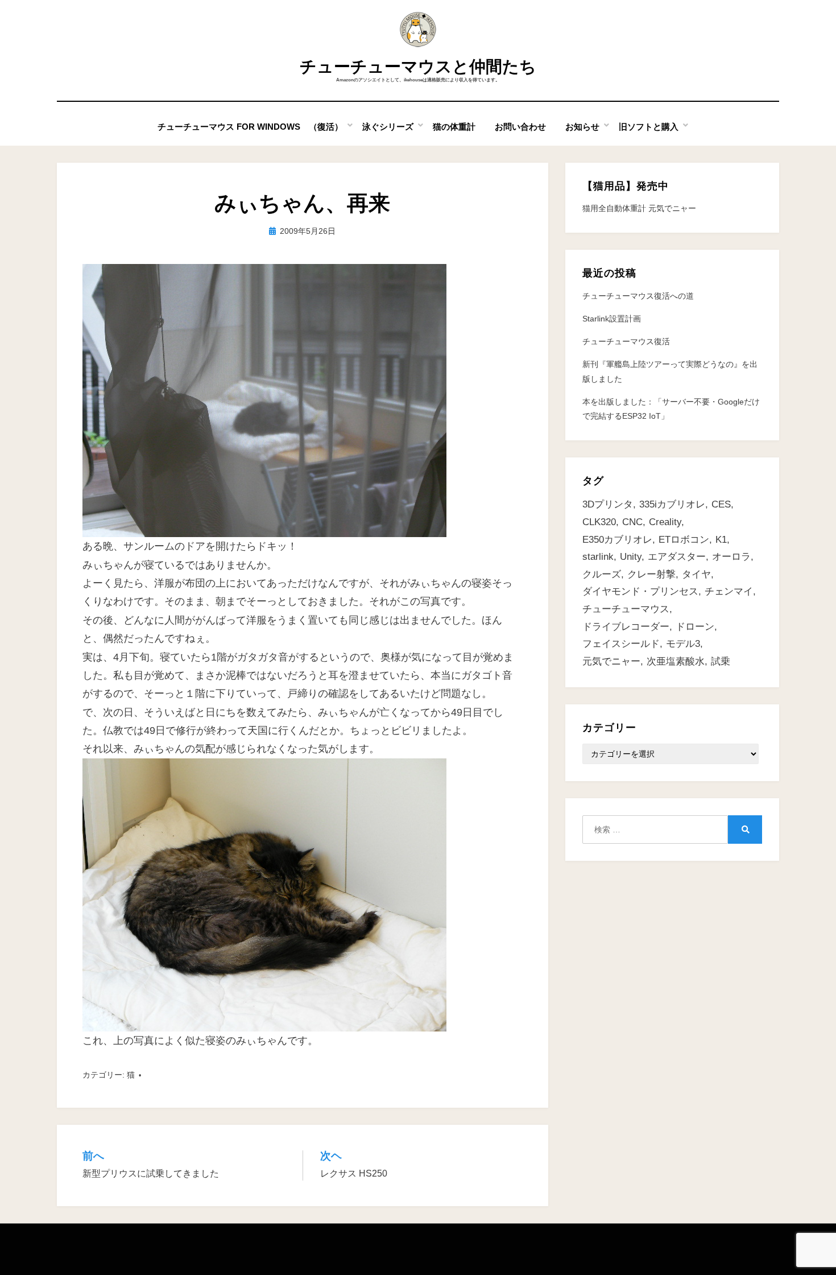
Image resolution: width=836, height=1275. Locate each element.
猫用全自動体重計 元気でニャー (639, 208)
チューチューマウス (625, 609)
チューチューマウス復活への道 (638, 295)
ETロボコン (684, 539)
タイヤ (696, 574)
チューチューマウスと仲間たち (418, 66)
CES (721, 504)
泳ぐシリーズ (387, 126)
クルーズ (601, 574)
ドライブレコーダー (625, 626)
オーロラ (731, 556)
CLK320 (599, 522)
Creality (665, 522)
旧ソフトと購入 (648, 126)
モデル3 (683, 643)
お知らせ (582, 126)
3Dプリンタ (607, 504)
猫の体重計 (454, 126)
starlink (598, 556)
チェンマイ (729, 591)
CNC (632, 522)
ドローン (695, 626)
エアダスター (677, 556)
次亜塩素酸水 (676, 661)
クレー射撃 (651, 574)
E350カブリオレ (617, 539)
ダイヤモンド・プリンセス (640, 591)
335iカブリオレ (672, 504)
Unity (631, 556)
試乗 (720, 661)
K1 (721, 539)
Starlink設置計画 (611, 318)
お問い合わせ (520, 126)
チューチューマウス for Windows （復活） (250, 126)
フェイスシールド (621, 643)
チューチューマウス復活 (626, 341)
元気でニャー (611, 661)
